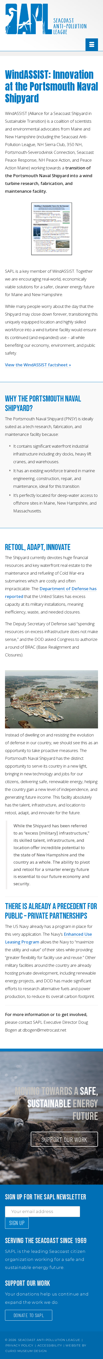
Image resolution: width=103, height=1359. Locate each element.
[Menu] (92, 44)
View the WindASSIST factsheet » (38, 365)
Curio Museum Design (26, 1351)
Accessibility (50, 1345)
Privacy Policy (19, 1345)
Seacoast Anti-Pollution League (49, 1340)
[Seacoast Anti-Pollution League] (51, 19)
